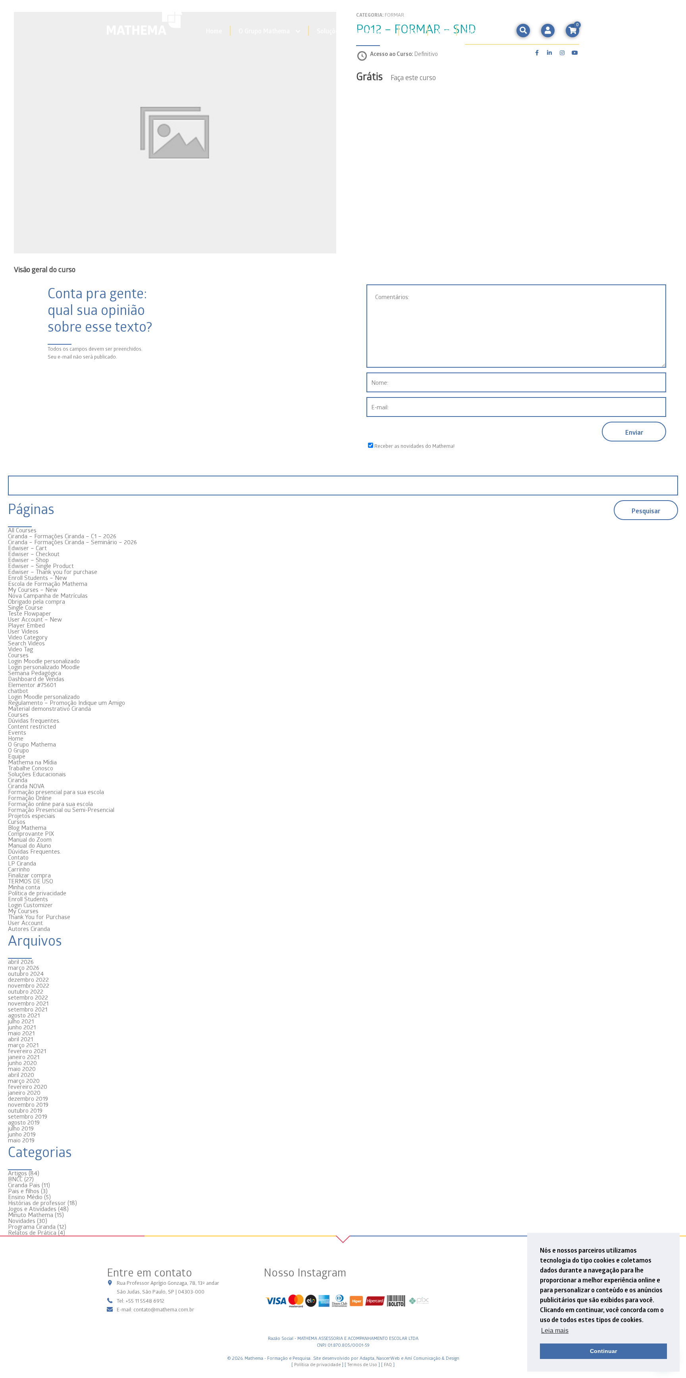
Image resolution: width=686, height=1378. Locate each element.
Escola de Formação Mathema (47, 583)
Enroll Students (28, 899)
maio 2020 (22, 1069)
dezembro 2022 (28, 979)
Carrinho (19, 869)
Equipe (16, 756)
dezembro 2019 (28, 1098)
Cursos (16, 821)
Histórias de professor (37, 1203)
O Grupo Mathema (264, 31)
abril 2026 (21, 961)
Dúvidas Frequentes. (34, 851)
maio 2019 (21, 1140)
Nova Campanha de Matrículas (48, 595)
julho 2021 (21, 1021)
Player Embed (26, 625)
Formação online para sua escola (50, 804)
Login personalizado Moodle (44, 667)
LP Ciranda (22, 863)
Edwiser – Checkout (34, 554)
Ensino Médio (25, 1197)
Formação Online (30, 798)
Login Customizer (30, 905)
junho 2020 (22, 1063)
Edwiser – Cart (27, 548)
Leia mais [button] (554, 1330)
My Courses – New (33, 589)
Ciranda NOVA (26, 786)
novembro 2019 (28, 1104)
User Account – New (35, 619)
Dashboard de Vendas (36, 679)
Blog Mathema (27, 827)
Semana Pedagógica (34, 673)
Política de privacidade (37, 893)
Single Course (25, 607)
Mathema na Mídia (32, 762)
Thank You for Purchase (39, 917)
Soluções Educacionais (348, 31)
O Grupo (18, 750)
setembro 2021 (27, 1009)
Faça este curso (413, 77)
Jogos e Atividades (32, 1209)
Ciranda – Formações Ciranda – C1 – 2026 (62, 536)
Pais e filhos (23, 1191)
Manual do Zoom (30, 839)
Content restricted (32, 726)
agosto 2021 (24, 1015)
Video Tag (20, 649)
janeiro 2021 (23, 1057)
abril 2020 (21, 1075)
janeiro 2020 (24, 1092)
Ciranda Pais (24, 1185)
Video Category (28, 637)
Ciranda (17, 780)
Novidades (21, 1220)
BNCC (15, 1179)
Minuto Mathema (30, 1215)
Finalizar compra (29, 875)
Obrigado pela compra (36, 601)
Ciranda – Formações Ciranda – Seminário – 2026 (72, 542)
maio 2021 (21, 1033)
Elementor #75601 (32, 685)
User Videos (23, 631)
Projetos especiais (31, 816)
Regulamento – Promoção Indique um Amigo (66, 702)
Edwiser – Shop (28, 560)
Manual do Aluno (29, 845)
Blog (413, 31)
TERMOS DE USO (30, 881)
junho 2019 (22, 1134)
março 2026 (23, 967)
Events (17, 732)
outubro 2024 (26, 973)
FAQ (388, 1364)
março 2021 (23, 1045)
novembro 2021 (28, 1003)
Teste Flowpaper (29, 613)
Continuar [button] (603, 1351)
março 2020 (24, 1080)
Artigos (17, 1173)
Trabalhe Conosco (30, 768)
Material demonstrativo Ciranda (49, 708)
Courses (18, 655)
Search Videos (26, 643)
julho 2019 (21, 1128)
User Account (25, 923)
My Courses (23, 911)
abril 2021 (20, 1039)
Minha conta (24, 887)
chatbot (18, 691)
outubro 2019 (25, 1110)
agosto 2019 (24, 1122)
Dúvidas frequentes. (34, 720)
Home (214, 31)
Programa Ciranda (32, 1226)
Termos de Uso (362, 1364)
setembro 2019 (27, 1116)
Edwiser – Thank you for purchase (52, 572)
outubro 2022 (25, 991)
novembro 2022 (28, 985)
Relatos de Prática (32, 1232)
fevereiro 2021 (27, 1051)
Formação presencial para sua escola (56, 792)
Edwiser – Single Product (41, 566)
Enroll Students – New (37, 578)
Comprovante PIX (31, 833)
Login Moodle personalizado (44, 661)
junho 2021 (22, 1027)
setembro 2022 (28, 997)
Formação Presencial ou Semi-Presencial (61, 810)
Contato (476, 31)
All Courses (22, 530)
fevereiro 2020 (27, 1086)
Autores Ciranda (29, 929)
